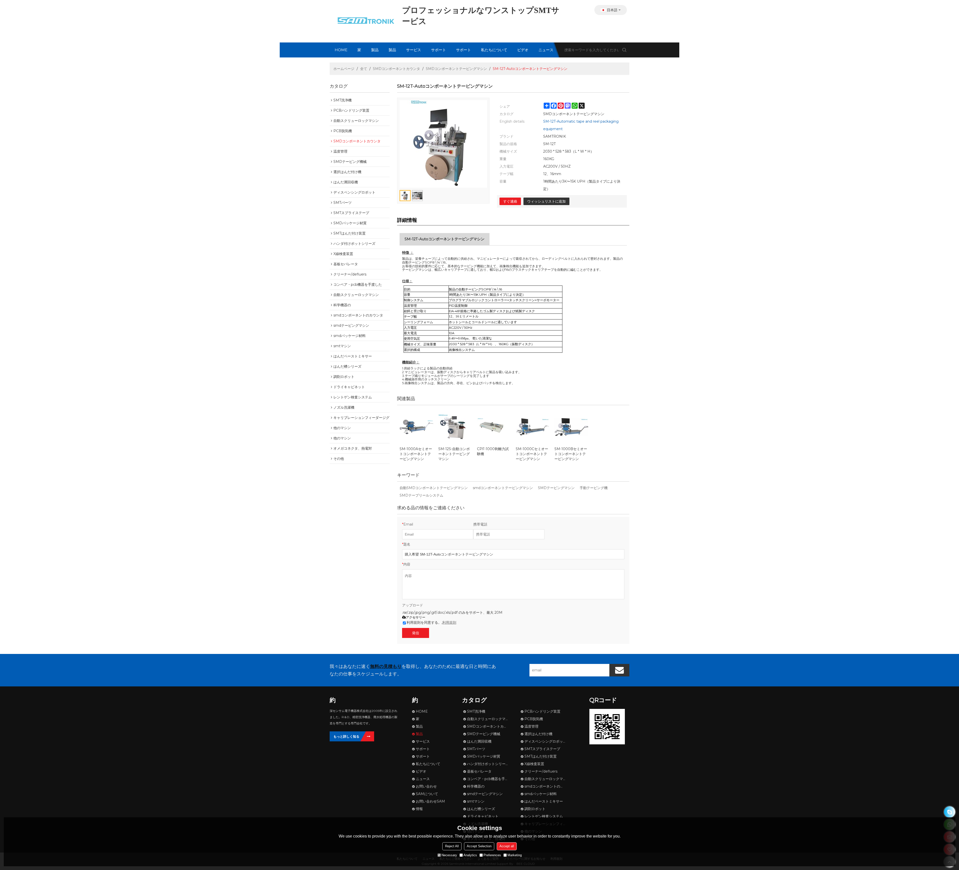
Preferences (492, 855)
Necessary (449, 855)
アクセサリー (415, 617)
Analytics (470, 855)
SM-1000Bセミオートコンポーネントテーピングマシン (570, 454)
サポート (438, 49)
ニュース (545, 49)
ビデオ (522, 49)
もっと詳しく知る (346, 736)
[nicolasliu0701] (949, 812)
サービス (413, 49)
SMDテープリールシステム (421, 495)
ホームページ (343, 68)
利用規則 (449, 622)
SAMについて (427, 794)
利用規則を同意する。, (431, 622)
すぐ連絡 (510, 201)
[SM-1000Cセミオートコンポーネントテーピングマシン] (532, 427)
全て (363, 68)
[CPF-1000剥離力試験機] (494, 427)
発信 (415, 633)
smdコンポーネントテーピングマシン (503, 488)
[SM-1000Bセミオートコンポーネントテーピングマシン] (571, 427)
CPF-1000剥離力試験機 (493, 451)
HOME (341, 49)
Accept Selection (479, 846)
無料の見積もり (386, 666)
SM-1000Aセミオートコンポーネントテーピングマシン (416, 454)
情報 (419, 809)
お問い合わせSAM (430, 801)
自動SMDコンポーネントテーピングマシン (434, 488)
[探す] (624, 50)
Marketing (514, 855)
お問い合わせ (426, 786)
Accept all (506, 846)
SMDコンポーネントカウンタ (396, 68)
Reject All (452, 846)
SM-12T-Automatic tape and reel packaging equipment (581, 125)
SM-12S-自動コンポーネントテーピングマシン (454, 454)
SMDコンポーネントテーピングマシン (456, 68)
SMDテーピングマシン (556, 488)
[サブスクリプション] (619, 670)
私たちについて (494, 49)
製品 (375, 49)
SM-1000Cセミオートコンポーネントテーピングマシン (532, 454)
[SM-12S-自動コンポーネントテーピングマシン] (455, 427)
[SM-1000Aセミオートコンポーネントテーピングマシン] (416, 427)
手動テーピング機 (594, 488)
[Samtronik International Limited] (365, 21)
